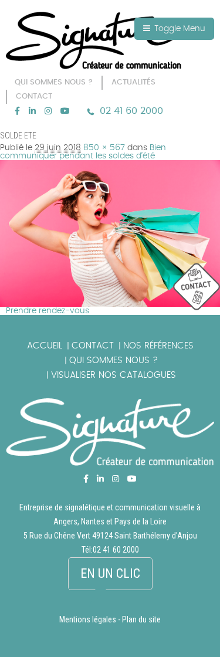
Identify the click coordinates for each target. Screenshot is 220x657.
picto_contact (196, 287)
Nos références (158, 345)
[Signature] (94, 40)
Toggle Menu (178, 29)
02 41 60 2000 (131, 111)
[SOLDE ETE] (110, 164)
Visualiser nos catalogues (113, 375)
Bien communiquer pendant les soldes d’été (83, 152)
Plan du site (141, 619)
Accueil (44, 345)
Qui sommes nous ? (113, 360)
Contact (93, 345)
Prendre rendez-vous (47, 311)
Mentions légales (87, 619)
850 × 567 (104, 148)
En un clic (110, 573)
